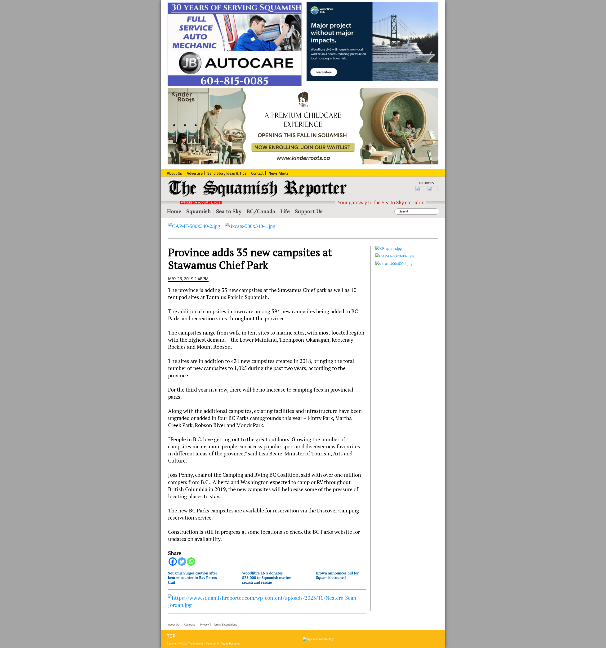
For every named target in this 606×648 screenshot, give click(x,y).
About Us (173, 624)
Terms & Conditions (225, 624)
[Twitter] (182, 561)
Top (171, 636)
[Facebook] (173, 561)
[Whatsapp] (191, 561)
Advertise (189, 624)
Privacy (204, 624)
